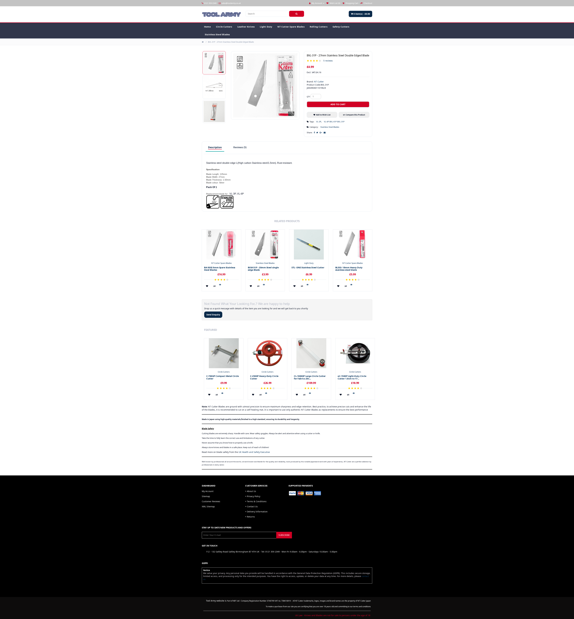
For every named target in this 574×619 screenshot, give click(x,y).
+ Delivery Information (256, 511)
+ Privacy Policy (252, 496)
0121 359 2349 (210, 3)
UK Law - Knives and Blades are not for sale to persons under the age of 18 (332, 615)
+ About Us (250, 491)
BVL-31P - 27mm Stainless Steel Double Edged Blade (231, 42)
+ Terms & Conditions (256, 501)
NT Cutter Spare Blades (290, 26)
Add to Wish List (323, 115)
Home (207, 26)
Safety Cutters (341, 26)
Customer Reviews (211, 501)
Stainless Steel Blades (217, 34)
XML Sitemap (208, 506)
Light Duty (266, 26)
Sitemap (206, 496)
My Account (207, 491)
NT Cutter (319, 81)
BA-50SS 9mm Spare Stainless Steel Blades (219, 268)
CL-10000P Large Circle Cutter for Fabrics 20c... (310, 377)
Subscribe (284, 535)
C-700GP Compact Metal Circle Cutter (222, 377)
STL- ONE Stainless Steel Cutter (307, 267)
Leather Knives (246, 26)
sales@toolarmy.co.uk (231, 3)
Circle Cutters (224, 26)
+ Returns (250, 516)
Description (215, 147)
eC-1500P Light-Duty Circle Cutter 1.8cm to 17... (352, 377)
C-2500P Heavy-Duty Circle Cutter (264, 377)
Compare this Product (355, 115)
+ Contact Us (251, 506)
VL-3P (318, 121)
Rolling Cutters (318, 26)
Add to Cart (337, 104)
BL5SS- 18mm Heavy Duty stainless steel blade (348, 268)
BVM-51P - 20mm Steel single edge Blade (263, 268)
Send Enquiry (213, 314)
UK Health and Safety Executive (254, 452)
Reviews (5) (239, 147)
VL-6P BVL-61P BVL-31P (334, 121)
